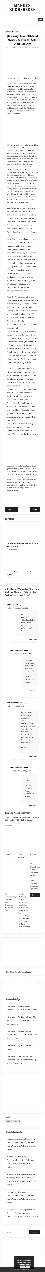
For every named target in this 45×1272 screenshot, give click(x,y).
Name (8, 854)
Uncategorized (12, 31)
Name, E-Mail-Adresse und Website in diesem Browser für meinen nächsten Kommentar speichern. (35, 878)
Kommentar (10, 825)
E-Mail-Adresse (21, 856)
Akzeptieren (25, 1267)
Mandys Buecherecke (31, 47)
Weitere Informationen (25, 1264)
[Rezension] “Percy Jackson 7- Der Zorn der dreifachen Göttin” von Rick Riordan (22, 1213)
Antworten (33, 639)
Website (33, 855)
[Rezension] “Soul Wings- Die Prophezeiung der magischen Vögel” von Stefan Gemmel (22, 1059)
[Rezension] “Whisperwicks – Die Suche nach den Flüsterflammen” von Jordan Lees (21, 1020)
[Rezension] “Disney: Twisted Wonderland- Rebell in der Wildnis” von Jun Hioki (22, 1034)
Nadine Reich (12, 605)
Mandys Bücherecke (22, 7)
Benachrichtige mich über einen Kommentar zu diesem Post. (10, 903)
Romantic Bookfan (14, 703)
